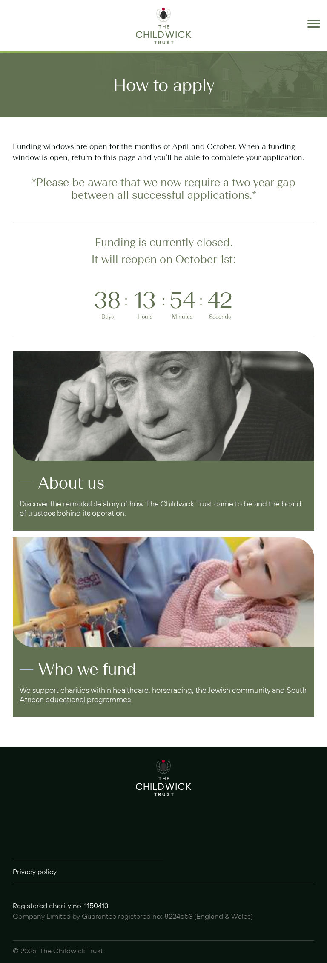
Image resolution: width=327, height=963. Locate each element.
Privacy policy (35, 872)
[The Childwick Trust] (163, 26)
